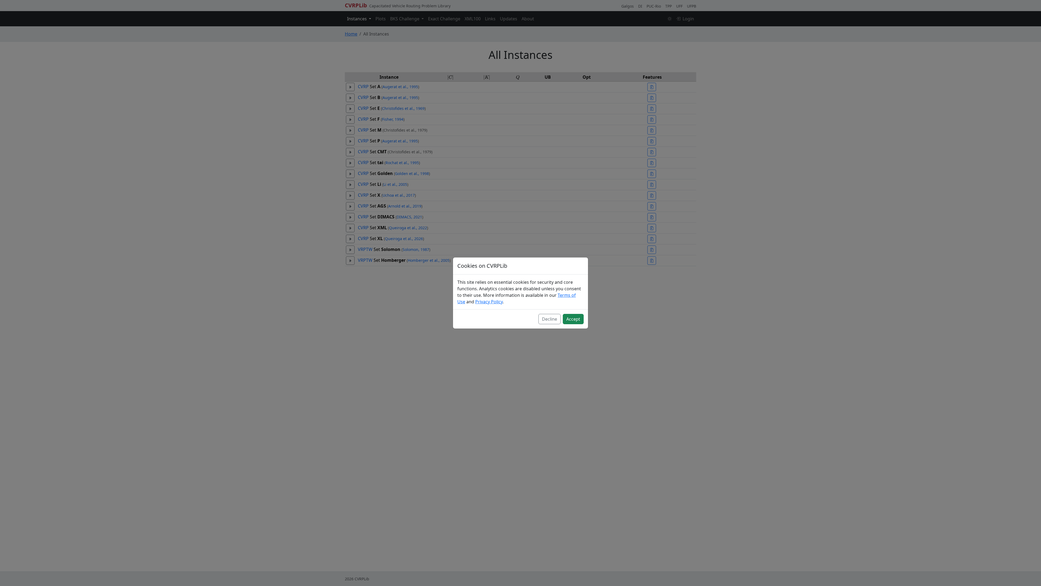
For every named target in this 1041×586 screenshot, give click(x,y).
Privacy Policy (489, 302)
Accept (573, 319)
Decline (549, 319)
